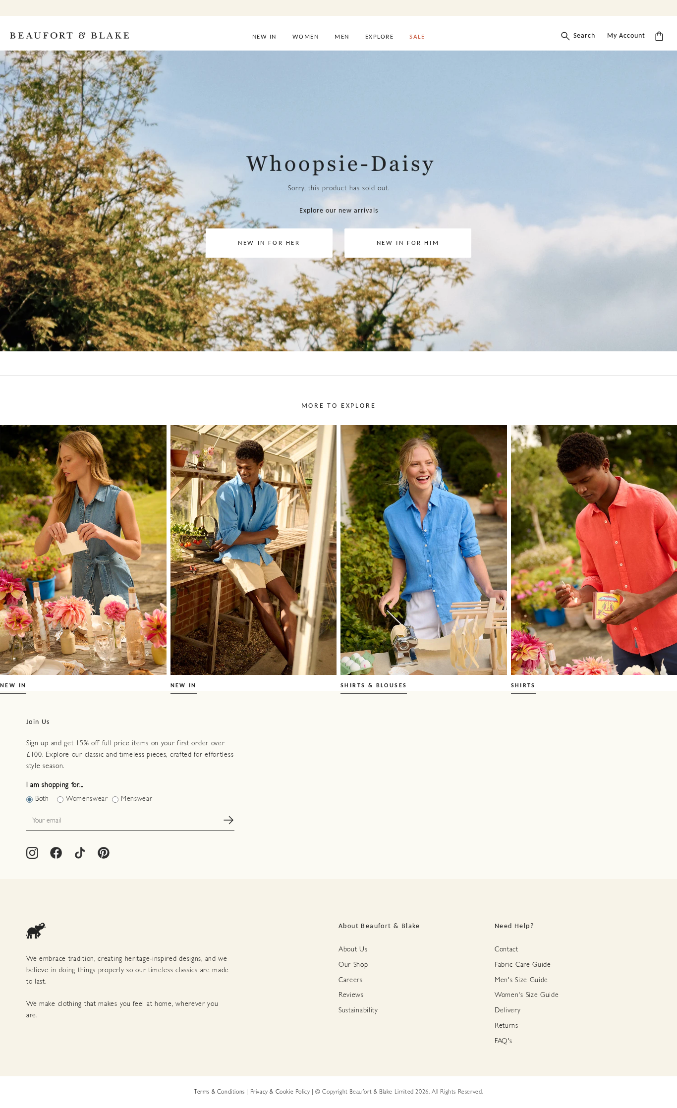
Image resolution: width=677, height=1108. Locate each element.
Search (584, 36)
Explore (379, 37)
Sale (417, 37)
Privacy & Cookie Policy (280, 1092)
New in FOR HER (269, 243)
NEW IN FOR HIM (408, 243)
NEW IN (13, 686)
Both (42, 799)
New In (264, 37)
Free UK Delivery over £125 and (338, 6)
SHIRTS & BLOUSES (373, 686)
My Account (626, 36)
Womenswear (87, 799)
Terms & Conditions (219, 1092)
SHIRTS (523, 686)
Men (342, 37)
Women (305, 37)
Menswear (137, 799)
